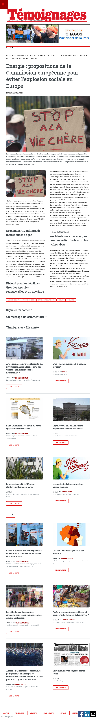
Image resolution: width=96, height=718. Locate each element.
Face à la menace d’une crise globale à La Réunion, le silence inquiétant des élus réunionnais (24, 553)
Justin (64, 371)
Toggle (4, 4)
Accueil (8, 48)
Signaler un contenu (19, 310)
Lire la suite (14, 386)
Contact (62, 713)
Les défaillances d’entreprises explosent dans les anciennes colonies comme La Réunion (24, 615)
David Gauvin (67, 492)
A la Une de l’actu (13, 300)
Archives (34, 713)
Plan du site (49, 713)
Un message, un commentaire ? (26, 317)
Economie (15, 48)
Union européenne (28, 300)
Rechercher (19, 713)
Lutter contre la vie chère (46, 300)
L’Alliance (71, 300)
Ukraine (61, 300)
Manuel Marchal (21, 377)
